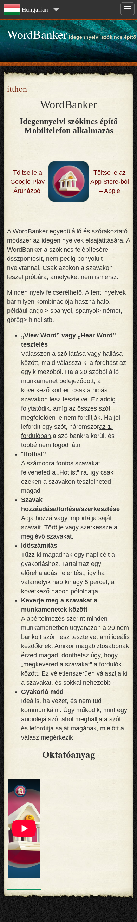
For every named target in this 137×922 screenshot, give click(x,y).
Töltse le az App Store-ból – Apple (109, 181)
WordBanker (37, 34)
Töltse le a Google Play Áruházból (27, 181)
